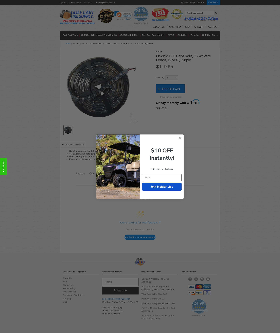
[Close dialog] (180, 138)
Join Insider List (162, 187)
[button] (3, 166)
